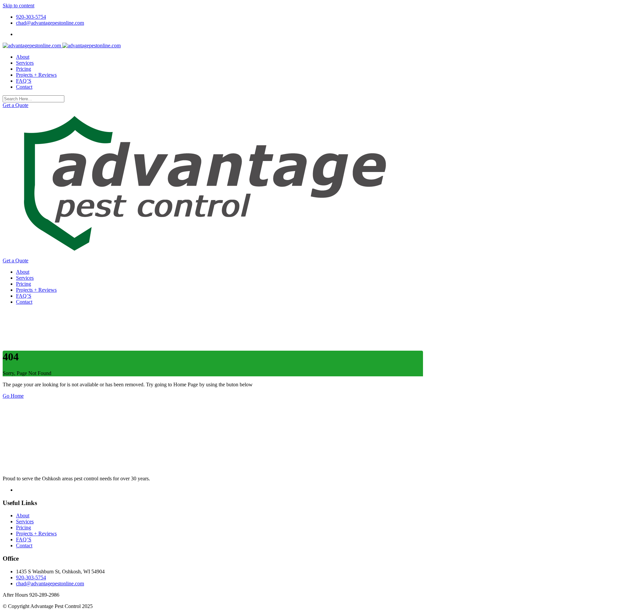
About (22, 57)
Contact (24, 87)
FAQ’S (23, 81)
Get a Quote (15, 105)
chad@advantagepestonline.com (50, 23)
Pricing (23, 69)
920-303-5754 (31, 17)
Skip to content (18, 5)
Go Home (13, 396)
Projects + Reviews (36, 75)
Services (25, 63)
